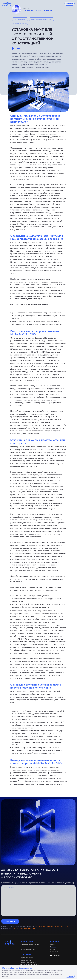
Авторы (52, 949)
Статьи (52, 944)
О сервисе (54, 951)
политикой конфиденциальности (26, 928)
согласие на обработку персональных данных (51, 926)
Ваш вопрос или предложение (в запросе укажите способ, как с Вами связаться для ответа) (37, 883)
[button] (70, 5)
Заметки (53, 947)
